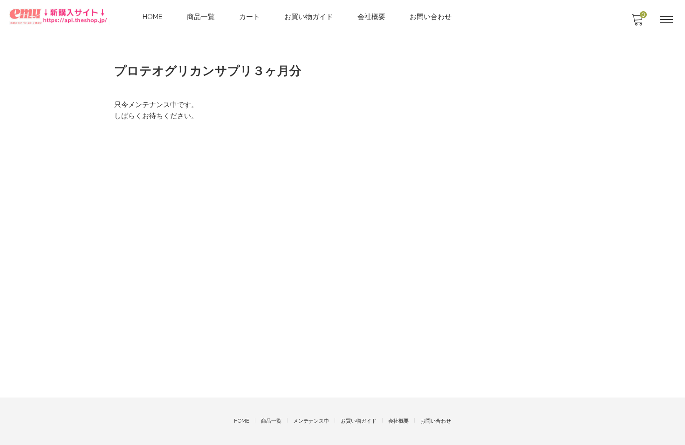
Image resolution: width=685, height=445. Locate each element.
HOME (153, 17)
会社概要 (371, 17)
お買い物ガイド (308, 17)
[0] (637, 22)
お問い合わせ (431, 17)
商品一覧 (201, 17)
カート (249, 17)
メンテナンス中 (311, 421)
